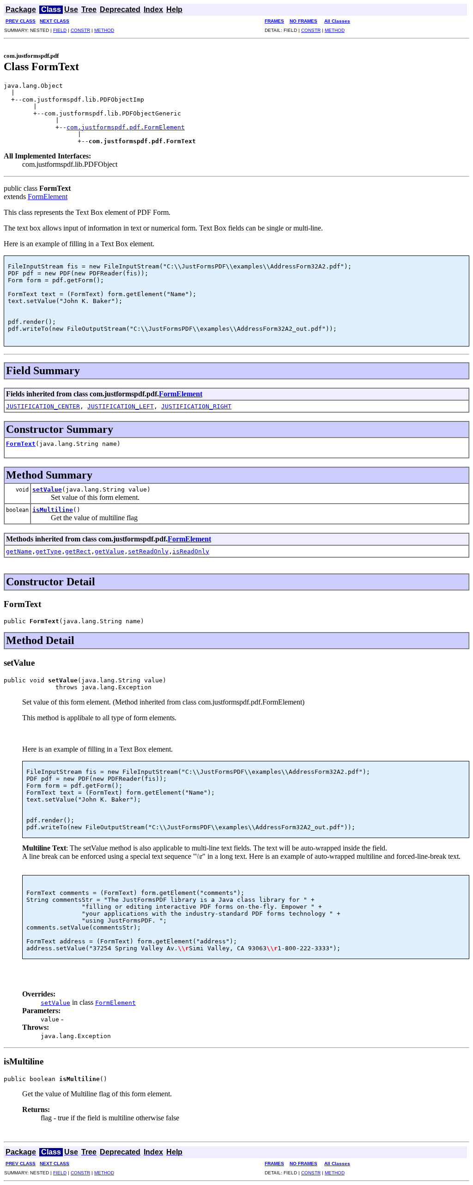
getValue (109, 551)
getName (19, 551)
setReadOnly (148, 551)
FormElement (47, 197)
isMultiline (52, 509)
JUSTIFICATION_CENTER (43, 406)
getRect (78, 551)
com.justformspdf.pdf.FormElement (126, 127)
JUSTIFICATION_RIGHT (196, 406)
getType (48, 551)
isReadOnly (190, 551)
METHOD (104, 30)
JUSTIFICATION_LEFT (120, 406)
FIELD (60, 30)
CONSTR (80, 30)
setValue (47, 489)
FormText (21, 443)
